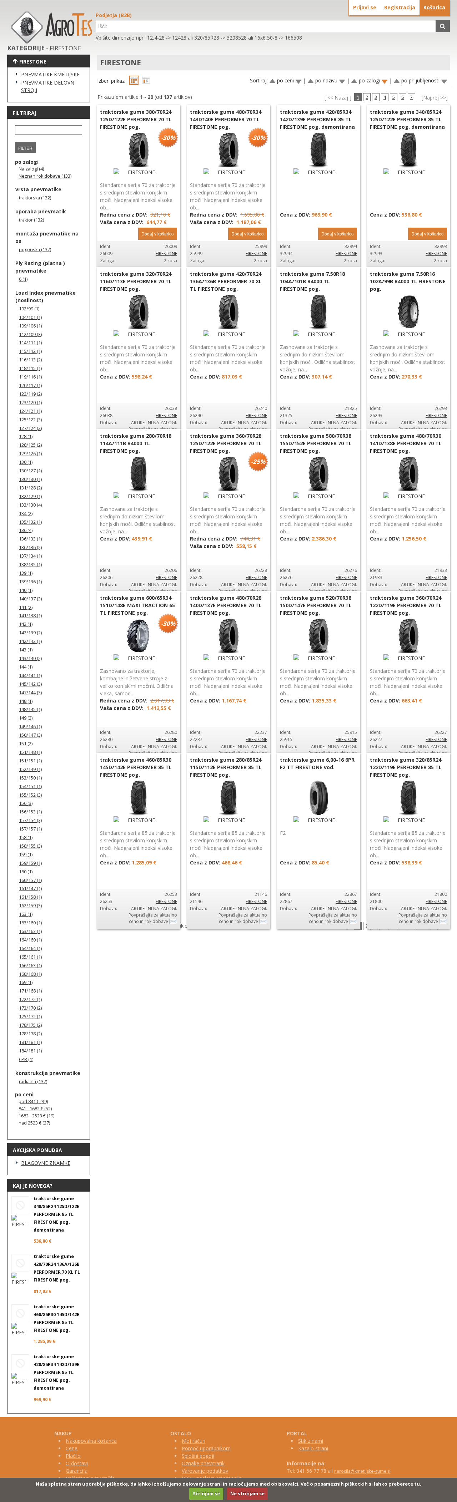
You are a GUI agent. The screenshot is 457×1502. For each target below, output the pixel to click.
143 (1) (25, 650)
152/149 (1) (30, 769)
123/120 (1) (30, 403)
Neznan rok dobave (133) (45, 176)
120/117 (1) (30, 385)
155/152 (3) (30, 795)
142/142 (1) (30, 641)
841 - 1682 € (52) (35, 1109)
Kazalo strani (313, 1448)
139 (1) (25, 573)
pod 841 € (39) (33, 1101)
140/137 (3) (30, 599)
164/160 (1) (30, 940)
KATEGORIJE (26, 48)
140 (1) (25, 590)
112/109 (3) (30, 334)
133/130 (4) (30, 505)
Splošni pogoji (198, 1455)
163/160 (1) (30, 923)
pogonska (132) (35, 250)
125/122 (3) (30, 420)
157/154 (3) (30, 820)
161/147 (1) (30, 889)
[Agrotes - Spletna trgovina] (51, 41)
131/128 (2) (30, 488)
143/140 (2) (30, 658)
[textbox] (266, 26)
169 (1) (25, 982)
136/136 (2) (30, 547)
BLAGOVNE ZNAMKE (45, 1163)
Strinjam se (206, 1493)
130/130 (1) (30, 479)
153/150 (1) (30, 778)
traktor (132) (31, 220)
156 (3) (25, 803)
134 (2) (25, 514)
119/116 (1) (30, 377)
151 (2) (25, 744)
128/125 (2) (30, 445)
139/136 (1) (30, 582)
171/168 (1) (30, 991)
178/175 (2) (30, 1025)
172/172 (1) (30, 999)
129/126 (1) (30, 454)
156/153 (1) (30, 812)
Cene (71, 1448)
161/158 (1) (30, 897)
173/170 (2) (30, 1008)
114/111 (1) (30, 343)
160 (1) (25, 872)
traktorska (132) (35, 198)
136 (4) (25, 530)
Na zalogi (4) (31, 169)
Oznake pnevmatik (203, 1463)
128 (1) (25, 436)
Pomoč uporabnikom (206, 1448)
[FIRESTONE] (138, 172)
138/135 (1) (30, 565)
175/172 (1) (30, 1017)
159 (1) (25, 855)
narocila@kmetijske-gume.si (362, 1471)
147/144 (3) (30, 693)
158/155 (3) (30, 846)
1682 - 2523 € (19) (36, 1116)
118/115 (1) (30, 368)
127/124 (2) (30, 428)
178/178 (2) (30, 1034)
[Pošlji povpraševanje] (173, 921)
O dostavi (77, 1463)
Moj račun (193, 1440)
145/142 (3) (30, 684)
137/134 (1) (30, 556)
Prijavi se (364, 7)
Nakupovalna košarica (91, 1440)
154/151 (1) (30, 786)
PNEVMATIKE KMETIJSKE (50, 74)
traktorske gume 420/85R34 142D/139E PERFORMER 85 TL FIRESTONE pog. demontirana (56, 1372)
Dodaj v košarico (157, 233)
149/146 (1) (30, 727)
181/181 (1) (30, 1042)
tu (417, 1484)
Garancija (76, 1470)
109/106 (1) (30, 326)
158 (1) (25, 837)
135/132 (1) (30, 522)
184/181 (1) (30, 1051)
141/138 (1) (30, 616)
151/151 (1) (30, 761)
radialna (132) (33, 1082)
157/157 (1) (30, 829)
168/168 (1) (30, 974)
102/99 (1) (29, 309)
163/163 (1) (30, 931)
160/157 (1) (30, 880)
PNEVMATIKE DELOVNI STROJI (48, 86)
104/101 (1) (30, 317)
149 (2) (25, 718)
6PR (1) (26, 1059)
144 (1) (25, 667)
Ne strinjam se (247, 1493)
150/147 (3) (30, 735)
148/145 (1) (30, 709)
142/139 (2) (30, 633)
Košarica (434, 7)
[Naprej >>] (435, 97)
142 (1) (25, 624)
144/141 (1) (30, 676)
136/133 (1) (30, 539)
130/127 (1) (30, 471)
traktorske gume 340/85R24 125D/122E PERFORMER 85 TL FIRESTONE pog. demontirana (56, 1214)
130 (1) (25, 462)
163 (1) (25, 914)
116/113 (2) (30, 360)
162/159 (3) (30, 906)
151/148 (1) (30, 752)
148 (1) (25, 701)
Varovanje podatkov (205, 1470)
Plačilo (73, 1455)
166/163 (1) (30, 966)
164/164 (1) (30, 948)
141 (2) (25, 607)
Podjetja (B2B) (114, 15)
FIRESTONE (166, 253)
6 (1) (23, 279)
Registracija (399, 7)
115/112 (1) (30, 351)
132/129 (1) (30, 496)
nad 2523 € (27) (34, 1123)
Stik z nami (310, 1440)
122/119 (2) (30, 394)
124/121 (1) (30, 411)
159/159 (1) (30, 863)
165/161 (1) (30, 957)
